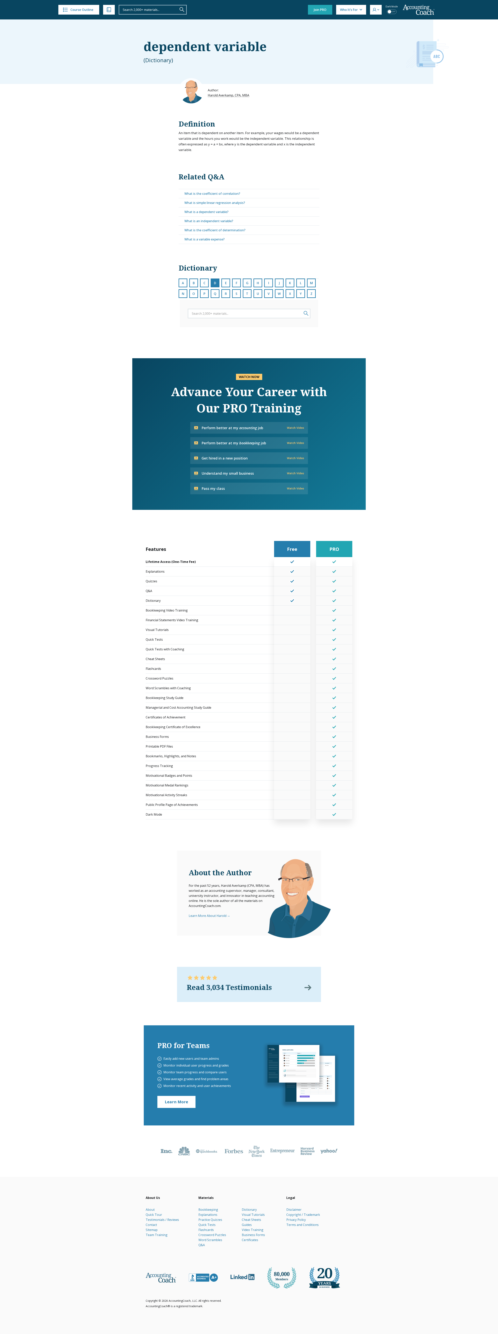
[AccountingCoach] (419, 10)
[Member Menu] (376, 10)
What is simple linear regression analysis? (214, 203)
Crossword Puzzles (212, 1235)
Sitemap (152, 1230)
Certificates (250, 1240)
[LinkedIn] (242, 1277)
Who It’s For (349, 10)
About (150, 1209)
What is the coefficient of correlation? (212, 193)
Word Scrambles (210, 1240)
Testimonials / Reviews (162, 1220)
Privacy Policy (296, 1220)
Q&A (201, 1245)
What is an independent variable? (208, 221)
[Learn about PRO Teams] (301, 1075)
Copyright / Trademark (303, 1215)
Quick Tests (207, 1225)
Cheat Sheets (251, 1220)
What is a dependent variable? (206, 212)
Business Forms (253, 1235)
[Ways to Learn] (109, 10)
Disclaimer (294, 1209)
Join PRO (320, 10)
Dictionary (249, 1209)
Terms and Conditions (302, 1225)
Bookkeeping (208, 1209)
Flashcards (206, 1230)
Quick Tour (154, 1215)
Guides (247, 1225)
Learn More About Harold (207, 916)
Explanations (207, 1215)
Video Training (252, 1230)
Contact (151, 1225)
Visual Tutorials (253, 1215)
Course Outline (81, 10)
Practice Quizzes (210, 1220)
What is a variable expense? (204, 239)
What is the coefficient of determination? (214, 230)
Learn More (176, 1101)
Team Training (156, 1235)
